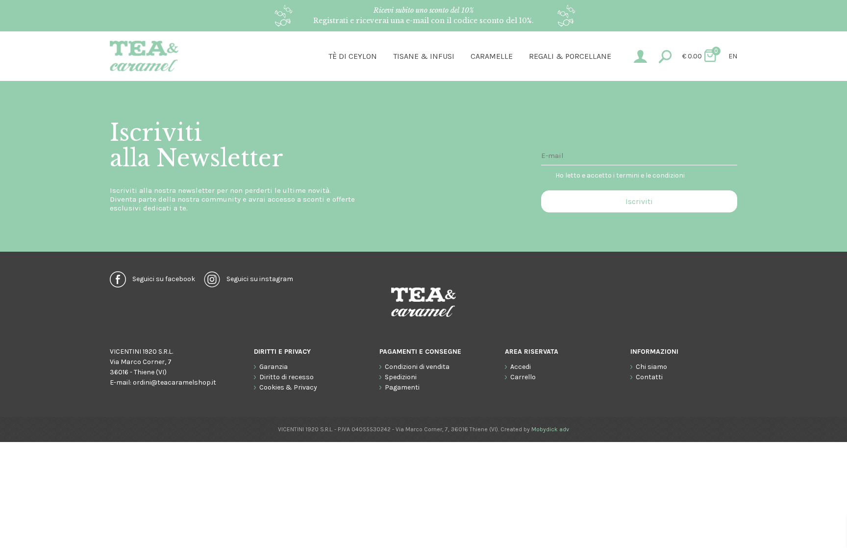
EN (732, 56)
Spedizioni (401, 377)
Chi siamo (651, 367)
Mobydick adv (550, 429)
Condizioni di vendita (417, 367)
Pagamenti (402, 387)
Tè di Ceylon (352, 56)
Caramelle (492, 56)
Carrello (523, 377)
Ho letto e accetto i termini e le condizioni (620, 175)
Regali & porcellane (570, 56)
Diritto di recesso (286, 377)
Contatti (649, 377)
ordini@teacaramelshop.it (174, 382)
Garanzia (273, 367)
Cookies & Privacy (288, 387)
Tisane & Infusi (423, 56)
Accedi (520, 367)
